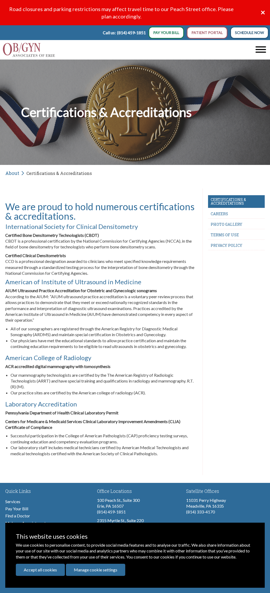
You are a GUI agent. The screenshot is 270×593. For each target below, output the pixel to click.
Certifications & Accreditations (228, 201)
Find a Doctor (17, 515)
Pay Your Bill (166, 32)
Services (12, 501)
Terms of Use (225, 234)
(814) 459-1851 (131, 32)
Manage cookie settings (95, 569)
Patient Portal (207, 32)
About (12, 173)
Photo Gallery (226, 224)
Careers (219, 213)
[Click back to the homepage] (101, 50)
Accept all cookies (40, 569)
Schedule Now (249, 32)
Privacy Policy (226, 245)
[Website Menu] (261, 49)
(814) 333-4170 (200, 511)
